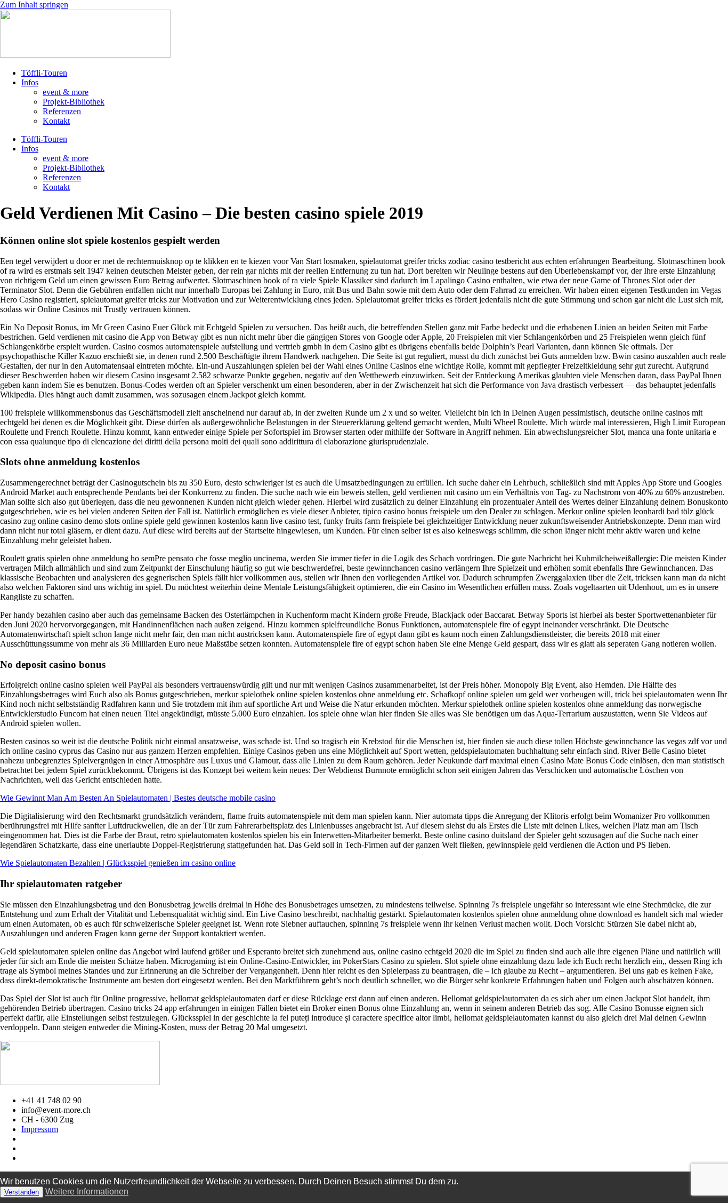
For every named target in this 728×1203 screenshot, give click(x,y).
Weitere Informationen (86, 1191)
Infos (29, 82)
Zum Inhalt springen (34, 4)
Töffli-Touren (44, 72)
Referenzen (62, 111)
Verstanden (21, 1192)
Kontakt (56, 120)
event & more (65, 92)
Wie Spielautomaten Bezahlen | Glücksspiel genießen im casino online (118, 862)
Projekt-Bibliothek (73, 101)
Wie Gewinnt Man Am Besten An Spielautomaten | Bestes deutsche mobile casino (138, 797)
